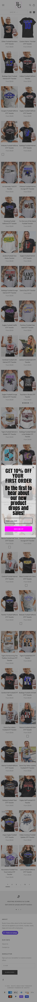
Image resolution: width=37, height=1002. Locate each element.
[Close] (33, 467)
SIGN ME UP (18, 529)
